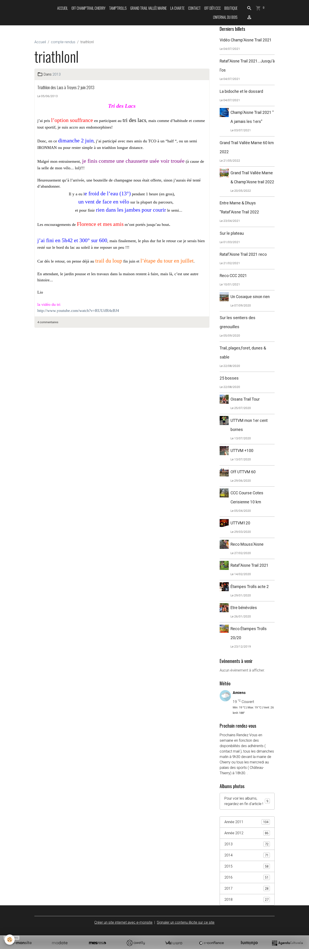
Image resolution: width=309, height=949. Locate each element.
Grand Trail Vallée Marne (148, 8)
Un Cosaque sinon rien (250, 296)
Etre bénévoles (244, 607)
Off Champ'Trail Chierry (88, 8)
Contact (194, 8)
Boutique (231, 8)
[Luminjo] (249, 942)
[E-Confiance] (211, 942)
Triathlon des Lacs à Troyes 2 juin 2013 (65, 87)
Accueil (62, 8)
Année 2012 (246, 833)
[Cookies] (10, 940)
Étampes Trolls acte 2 (250, 586)
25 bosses (229, 378)
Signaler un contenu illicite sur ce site (185, 922)
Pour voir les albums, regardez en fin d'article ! (247, 801)
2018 (246, 899)
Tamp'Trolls (118, 8)
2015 (246, 866)
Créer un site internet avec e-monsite (123, 922)
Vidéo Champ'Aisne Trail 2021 (246, 40)
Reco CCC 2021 (233, 275)
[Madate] (60, 942)
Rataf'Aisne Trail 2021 (250, 565)
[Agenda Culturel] (287, 942)
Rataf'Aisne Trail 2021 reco (243, 254)
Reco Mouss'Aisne (247, 544)
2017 (246, 888)
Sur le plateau (232, 233)
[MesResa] (97, 942)
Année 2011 (246, 822)
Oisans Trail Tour (245, 399)
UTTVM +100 (242, 450)
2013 (56, 74)
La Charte (177, 8)
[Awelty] (135, 942)
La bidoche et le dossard (241, 91)
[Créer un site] (22, 942)
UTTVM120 (240, 523)
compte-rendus (63, 42)
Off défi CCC (212, 8)
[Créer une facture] (173, 942)
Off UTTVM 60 (243, 472)
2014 (246, 855)
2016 (246, 877)
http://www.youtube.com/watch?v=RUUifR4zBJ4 (78, 310)
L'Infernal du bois (225, 17)
